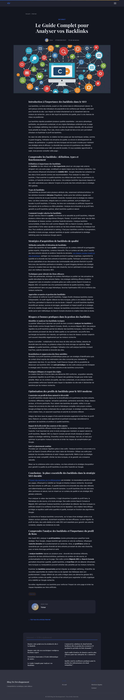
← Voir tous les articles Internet (39, 619)
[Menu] (115, 3)
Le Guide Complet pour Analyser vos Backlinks (40, 664)
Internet (34, 14)
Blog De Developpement (18, 682)
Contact (93, 688)
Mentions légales (96, 684)
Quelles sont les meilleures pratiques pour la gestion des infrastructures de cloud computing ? (80, 663)
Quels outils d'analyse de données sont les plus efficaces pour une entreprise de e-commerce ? (80, 654)
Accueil (28, 14)
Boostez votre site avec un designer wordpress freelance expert (43, 651)
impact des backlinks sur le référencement (45, 480)
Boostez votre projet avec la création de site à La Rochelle (43, 645)
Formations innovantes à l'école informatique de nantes (43, 658)
